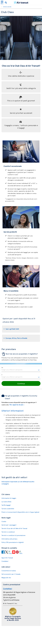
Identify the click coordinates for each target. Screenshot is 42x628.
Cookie (4, 521)
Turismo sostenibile (8, 509)
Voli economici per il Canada (11, 574)
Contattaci (5, 561)
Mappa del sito (6, 578)
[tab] (21, 329)
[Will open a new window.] (3, 552)
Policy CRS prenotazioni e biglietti (13, 542)
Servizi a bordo (7, 6)
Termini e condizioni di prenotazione (13, 535)
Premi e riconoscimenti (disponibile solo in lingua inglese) (20, 512)
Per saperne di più (16, 404)
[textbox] (21, 369)
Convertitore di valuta (9, 571)
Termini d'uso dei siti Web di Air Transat (14, 528)
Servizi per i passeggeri (9, 525)
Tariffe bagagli (6, 505)
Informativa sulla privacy (9, 539)
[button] (21, 383)
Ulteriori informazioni (13, 410)
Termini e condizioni (8, 532)
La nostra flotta (6, 502)
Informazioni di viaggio (9, 498)
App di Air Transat (7, 558)
